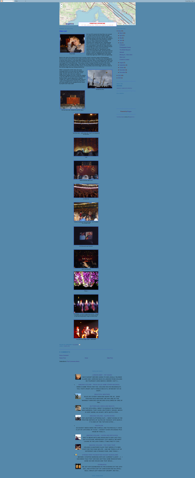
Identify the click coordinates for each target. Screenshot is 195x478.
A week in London (124, 59)
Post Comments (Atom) (73, 361)
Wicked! (122, 52)
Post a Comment (63, 355)
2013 (119, 78)
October (122, 67)
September (122, 65)
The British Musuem (125, 49)
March (121, 33)
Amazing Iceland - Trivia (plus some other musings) (99, 384)
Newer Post (62, 358)
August (121, 62)
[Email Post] (79, 344)
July (121, 42)
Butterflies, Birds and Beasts (102, 406)
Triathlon (99, 425)
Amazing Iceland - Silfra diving (102, 416)
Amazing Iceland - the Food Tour (102, 445)
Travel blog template (120, 116)
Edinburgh (102, 464)
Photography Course (125, 47)
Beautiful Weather (102, 394)
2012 (119, 75)
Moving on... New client (126, 54)
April (121, 35)
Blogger (129, 111)
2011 (119, 31)
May (121, 38)
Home (86, 358)
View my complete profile (124, 88)
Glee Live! (63, 31)
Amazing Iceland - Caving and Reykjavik (102, 435)
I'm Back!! (122, 45)
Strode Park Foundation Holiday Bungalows (100, 455)
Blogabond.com (131, 116)
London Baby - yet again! (102, 375)
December (122, 72)
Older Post (110, 358)
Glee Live (67, 346)
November (122, 70)
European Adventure (97, 23)
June (121, 40)
